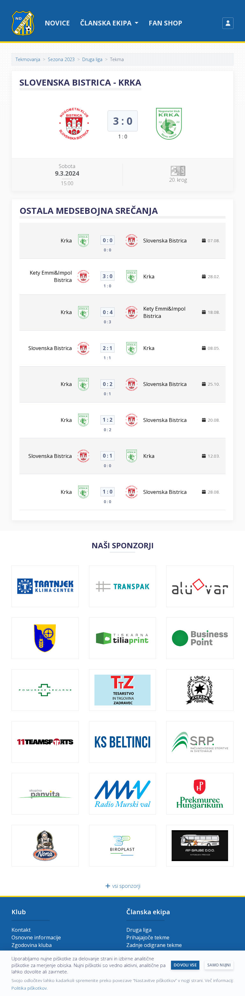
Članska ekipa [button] (106, 22)
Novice (57, 22)
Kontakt (21, 929)
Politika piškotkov (29, 988)
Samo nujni (219, 965)
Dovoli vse (185, 965)
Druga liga (92, 59)
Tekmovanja (28, 59)
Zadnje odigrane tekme (154, 945)
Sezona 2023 (61, 59)
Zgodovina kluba (31, 945)
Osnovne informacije (36, 937)
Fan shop (165, 22)
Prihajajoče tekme (147, 937)
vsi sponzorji (125, 885)
